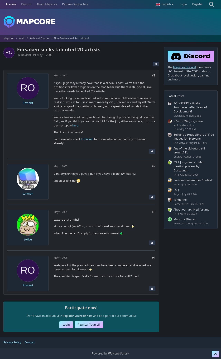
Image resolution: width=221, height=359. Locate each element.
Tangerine (180, 200)
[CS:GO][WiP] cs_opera (188, 121)
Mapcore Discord (185, 219)
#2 (153, 166)
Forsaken (87, 139)
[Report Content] (152, 151)
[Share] (156, 64)
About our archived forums (191, 209)
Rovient (26, 55)
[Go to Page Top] (215, 354)
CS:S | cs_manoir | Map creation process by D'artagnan (189, 166)
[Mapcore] (110, 22)
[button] (165, 4)
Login (183, 4)
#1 (153, 75)
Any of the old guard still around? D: (189, 150)
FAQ (176, 190)
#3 (153, 212)
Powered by (110, 353)
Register (197, 4)
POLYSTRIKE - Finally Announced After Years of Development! (190, 107)
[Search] (211, 4)
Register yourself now (78, 316)
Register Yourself (89, 324)
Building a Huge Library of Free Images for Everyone (194, 137)
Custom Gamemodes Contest (193, 180)
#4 (153, 258)
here (75, 125)
